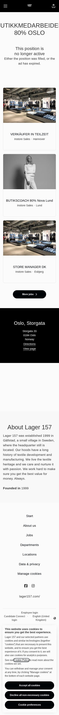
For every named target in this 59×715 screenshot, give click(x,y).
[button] (53, 6)
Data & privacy (29, 564)
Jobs (29, 535)
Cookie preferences (29, 704)
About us (29, 525)
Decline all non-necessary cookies (29, 695)
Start (29, 516)
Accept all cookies (29, 685)
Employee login (29, 612)
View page (29, 348)
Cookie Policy (21, 660)
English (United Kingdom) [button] (39, 618)
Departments (29, 545)
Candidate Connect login (14, 618)
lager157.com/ (29, 596)
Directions (29, 344)
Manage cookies (29, 573)
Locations (30, 554)
